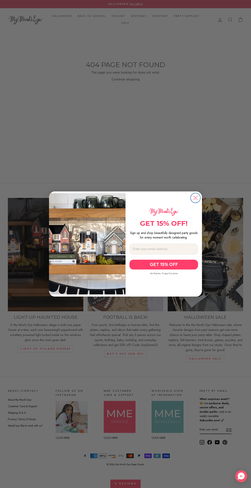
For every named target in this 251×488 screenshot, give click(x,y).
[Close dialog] (195, 198)
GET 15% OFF (164, 264)
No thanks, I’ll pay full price (164, 273)
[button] (241, 476)
